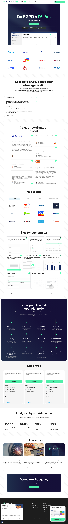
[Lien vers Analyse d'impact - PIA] (46, 280)
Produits (32, 503)
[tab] (14, 199)
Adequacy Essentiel (34, 507)
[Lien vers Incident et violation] (54, 245)
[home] (6, 2)
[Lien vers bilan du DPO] (52, 262)
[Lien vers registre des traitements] (32, 262)
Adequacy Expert (34, 509)
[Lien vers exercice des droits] (18, 280)
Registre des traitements (47, 505)
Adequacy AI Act (45, 507)
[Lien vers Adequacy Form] (17, 245)
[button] (16, 2)
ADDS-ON (8, 402)
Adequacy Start (33, 505)
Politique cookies (45, 518)
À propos (44, 1)
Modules (44, 503)
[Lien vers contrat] (14, 262)
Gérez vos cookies (37, 518)
